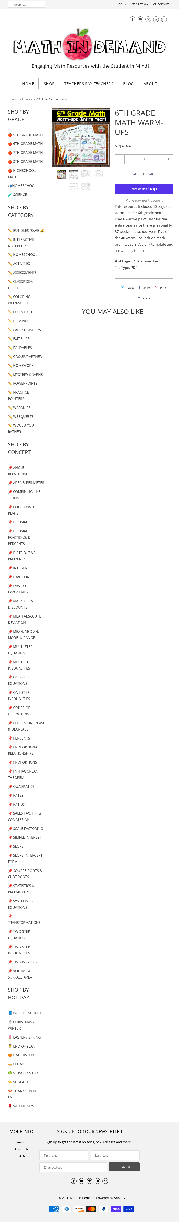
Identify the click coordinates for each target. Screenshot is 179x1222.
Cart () (141, 4)
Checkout (161, 4)
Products (27, 99)
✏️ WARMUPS (19, 407)
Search (21, 1142)
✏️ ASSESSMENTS (22, 272)
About (150, 83)
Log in (122, 4)
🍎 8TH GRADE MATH (25, 161)
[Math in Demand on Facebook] (132, 19)
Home (28, 83)
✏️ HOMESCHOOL (22, 254)
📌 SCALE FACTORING (25, 828)
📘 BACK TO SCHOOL (25, 1013)
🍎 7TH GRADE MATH (25, 152)
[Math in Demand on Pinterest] (148, 19)
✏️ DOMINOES (19, 321)
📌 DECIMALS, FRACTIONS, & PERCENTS (19, 537)
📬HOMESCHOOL (22, 185)
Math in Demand (82, 1198)
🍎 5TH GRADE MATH (25, 134)
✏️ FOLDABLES (20, 347)
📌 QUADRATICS (21, 786)
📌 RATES (15, 795)
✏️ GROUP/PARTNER (25, 356)
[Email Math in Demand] (164, 19)
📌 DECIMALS (19, 522)
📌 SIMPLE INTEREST (24, 837)
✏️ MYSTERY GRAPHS (25, 374)
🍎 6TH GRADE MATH (25, 143)
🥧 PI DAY (16, 1064)
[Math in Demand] (89, 42)
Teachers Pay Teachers (88, 83)
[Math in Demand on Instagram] (156, 19)
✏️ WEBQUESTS (21, 416)
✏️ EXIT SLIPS (18, 338)
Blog (128, 83)
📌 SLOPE (16, 846)
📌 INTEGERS (18, 567)
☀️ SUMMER (18, 1081)
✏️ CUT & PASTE (21, 312)
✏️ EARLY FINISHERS (24, 330)
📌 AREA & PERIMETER (26, 482)
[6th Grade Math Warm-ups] (81, 137)
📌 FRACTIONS (19, 576)
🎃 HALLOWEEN (21, 1055)
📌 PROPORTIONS (22, 762)
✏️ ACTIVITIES (19, 263)
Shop (49, 83)
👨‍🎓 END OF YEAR (21, 1046)
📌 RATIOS (16, 804)
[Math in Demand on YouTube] (140, 19)
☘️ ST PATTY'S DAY (23, 1073)
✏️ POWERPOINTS (23, 383)
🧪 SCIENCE (17, 194)
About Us (21, 1149)
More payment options (144, 200)
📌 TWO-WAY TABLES (25, 962)
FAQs (21, 1156)
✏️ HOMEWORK (21, 365)
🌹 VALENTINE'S (21, 1106)
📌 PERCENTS (19, 738)
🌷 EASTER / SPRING (24, 1037)
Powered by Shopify (110, 1198)
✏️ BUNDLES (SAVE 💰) (26, 230)
